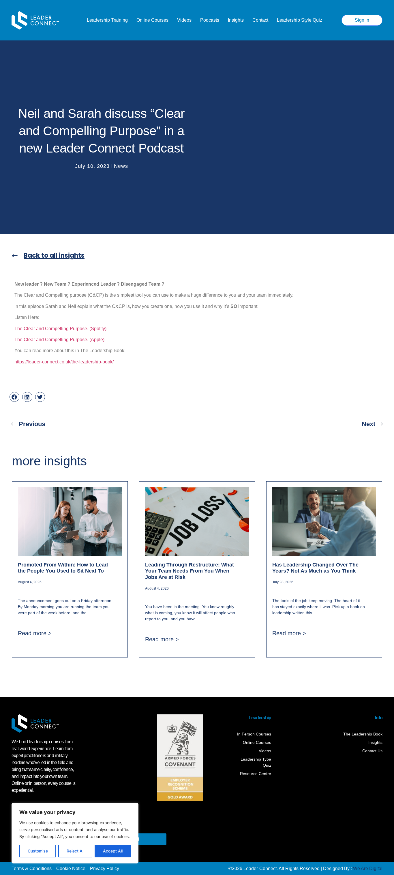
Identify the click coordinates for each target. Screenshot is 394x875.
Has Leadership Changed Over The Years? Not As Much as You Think (315, 568)
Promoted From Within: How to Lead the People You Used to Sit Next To (63, 568)
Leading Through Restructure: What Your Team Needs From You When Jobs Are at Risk (189, 571)
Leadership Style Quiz (299, 20)
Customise (38, 850)
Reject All (75, 850)
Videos (184, 20)
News (121, 166)
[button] (14, 397)
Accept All (113, 850)
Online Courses (152, 20)
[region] (75, 833)
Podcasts (209, 20)
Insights (236, 20)
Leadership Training (107, 20)
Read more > (35, 633)
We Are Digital (367, 868)
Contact (260, 20)
